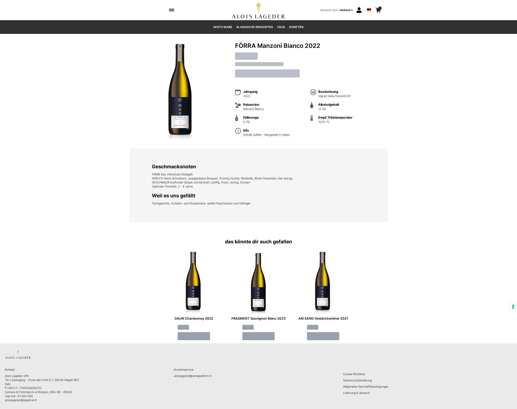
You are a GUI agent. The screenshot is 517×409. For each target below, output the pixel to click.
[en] (369, 5)
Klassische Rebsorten (254, 27)
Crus (281, 27)
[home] (258, 10)
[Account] (359, 10)
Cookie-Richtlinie (354, 374)
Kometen (296, 27)
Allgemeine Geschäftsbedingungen (366, 386)
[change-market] (336, 10)
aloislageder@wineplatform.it (193, 376)
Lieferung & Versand (356, 392)
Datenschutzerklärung (357, 380)
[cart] (378, 10)
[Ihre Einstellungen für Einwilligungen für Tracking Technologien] (513, 307)
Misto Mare (222, 27)
